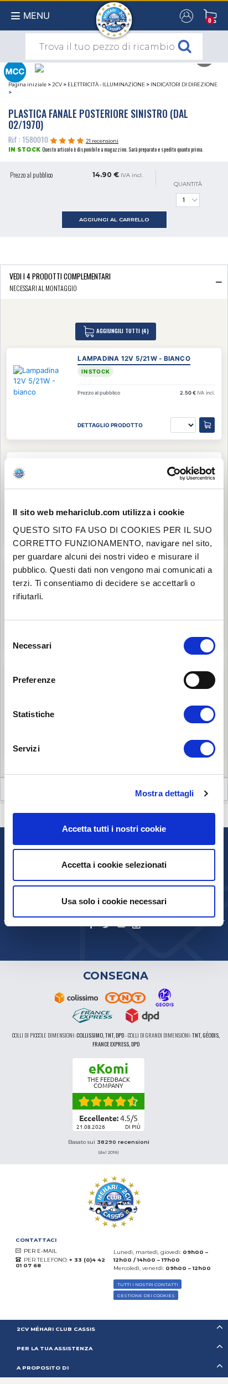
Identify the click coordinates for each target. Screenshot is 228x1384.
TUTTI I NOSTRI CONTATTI (147, 1284)
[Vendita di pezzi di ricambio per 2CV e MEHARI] (114, 14)
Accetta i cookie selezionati (114, 864)
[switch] (199, 680)
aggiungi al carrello (114, 219)
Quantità (188, 184)
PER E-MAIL (40, 1251)
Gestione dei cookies (146, 1295)
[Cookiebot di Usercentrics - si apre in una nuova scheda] (166, 473)
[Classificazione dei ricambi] (14, 70)
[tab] (114, 282)
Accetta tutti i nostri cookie (114, 828)
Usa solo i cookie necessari (114, 901)
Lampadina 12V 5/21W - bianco (133, 358)
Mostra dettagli (164, 793)
